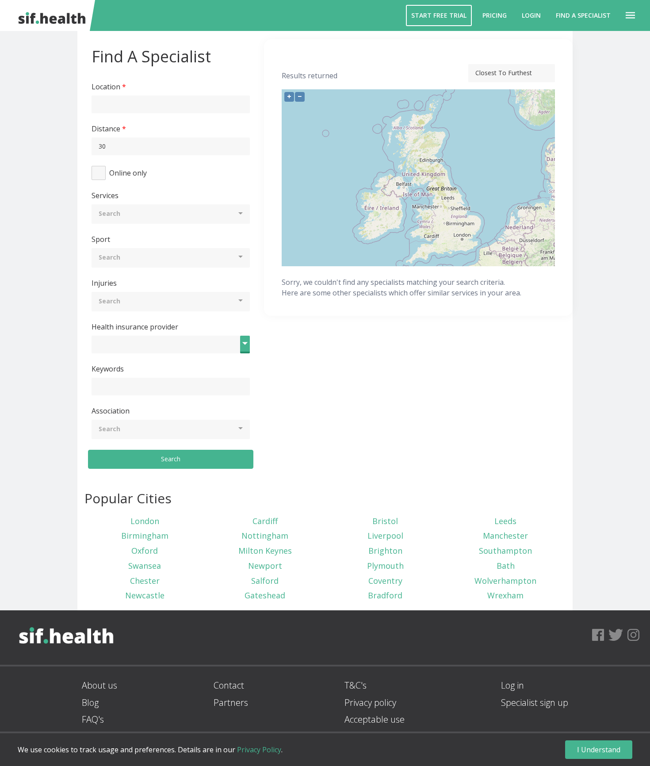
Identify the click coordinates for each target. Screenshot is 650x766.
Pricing (494, 15)
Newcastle (144, 595)
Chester (145, 580)
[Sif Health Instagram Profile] (633, 637)
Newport (265, 565)
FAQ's (93, 719)
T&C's (355, 685)
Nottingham (264, 535)
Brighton (385, 550)
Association (111, 411)
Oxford (144, 550)
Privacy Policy (259, 750)
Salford (265, 580)
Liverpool (385, 535)
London (144, 521)
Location (106, 87)
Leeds (505, 521)
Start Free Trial (438, 15)
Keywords (108, 369)
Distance (106, 129)
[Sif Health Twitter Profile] (615, 637)
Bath (506, 565)
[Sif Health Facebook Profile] (598, 637)
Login (531, 15)
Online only (128, 173)
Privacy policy (370, 703)
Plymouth (385, 565)
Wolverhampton (505, 580)
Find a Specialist (583, 15)
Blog (90, 703)
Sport (101, 239)
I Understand (598, 750)
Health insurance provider (135, 327)
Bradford (385, 595)
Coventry (385, 580)
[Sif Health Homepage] (50, 15)
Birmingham (144, 535)
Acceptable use (374, 719)
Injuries (104, 283)
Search (170, 459)
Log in (512, 685)
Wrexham (505, 595)
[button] (630, 15)
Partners (231, 703)
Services (105, 195)
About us (99, 685)
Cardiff (265, 521)
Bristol (385, 521)
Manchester (505, 535)
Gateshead (265, 595)
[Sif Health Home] (66, 662)
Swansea (144, 565)
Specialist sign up (534, 703)
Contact (229, 685)
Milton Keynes (265, 550)
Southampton (505, 550)
